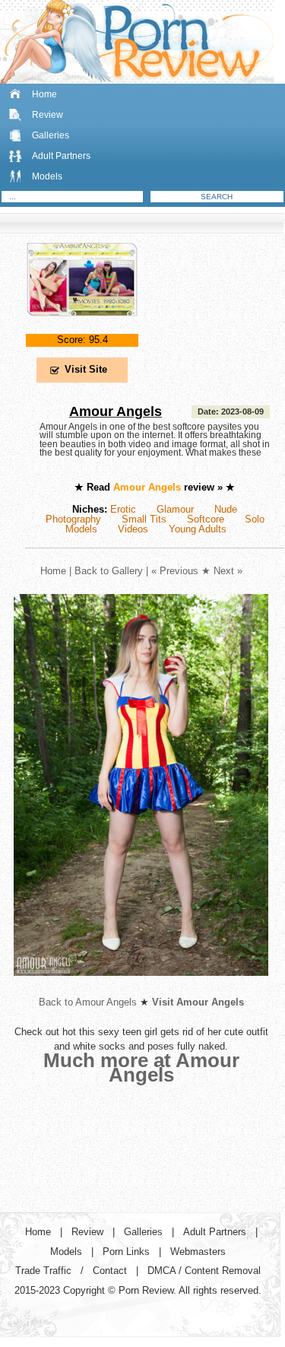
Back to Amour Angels (88, 1002)
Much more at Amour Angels (141, 1067)
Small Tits (144, 519)
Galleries (50, 135)
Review (47, 114)
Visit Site (86, 369)
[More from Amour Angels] (141, 987)
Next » (228, 571)
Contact (110, 1270)
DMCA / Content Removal (204, 1270)
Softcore (205, 519)
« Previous (174, 571)
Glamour (175, 509)
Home (44, 94)
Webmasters (198, 1251)
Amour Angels (115, 411)
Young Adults (197, 529)
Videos (133, 529)
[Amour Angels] (82, 329)
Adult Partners (61, 155)
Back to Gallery (108, 571)
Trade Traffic (43, 1270)
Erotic (123, 509)
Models (47, 176)
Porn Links (126, 1251)
